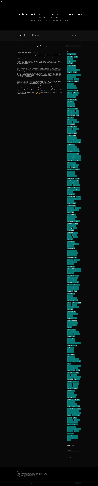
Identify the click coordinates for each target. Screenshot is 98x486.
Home (18, 37)
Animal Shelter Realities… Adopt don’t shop (33, 93)
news (69, 452)
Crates (69, 447)
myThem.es (36, 483)
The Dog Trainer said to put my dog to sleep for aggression (34, 46)
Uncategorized (70, 457)
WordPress (28, 483)
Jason (50, 48)
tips (68, 455)
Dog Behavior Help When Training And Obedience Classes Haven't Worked (49, 16)
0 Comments (35, 48)
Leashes (69, 450)
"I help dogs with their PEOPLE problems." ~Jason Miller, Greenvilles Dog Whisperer (49, 20)
